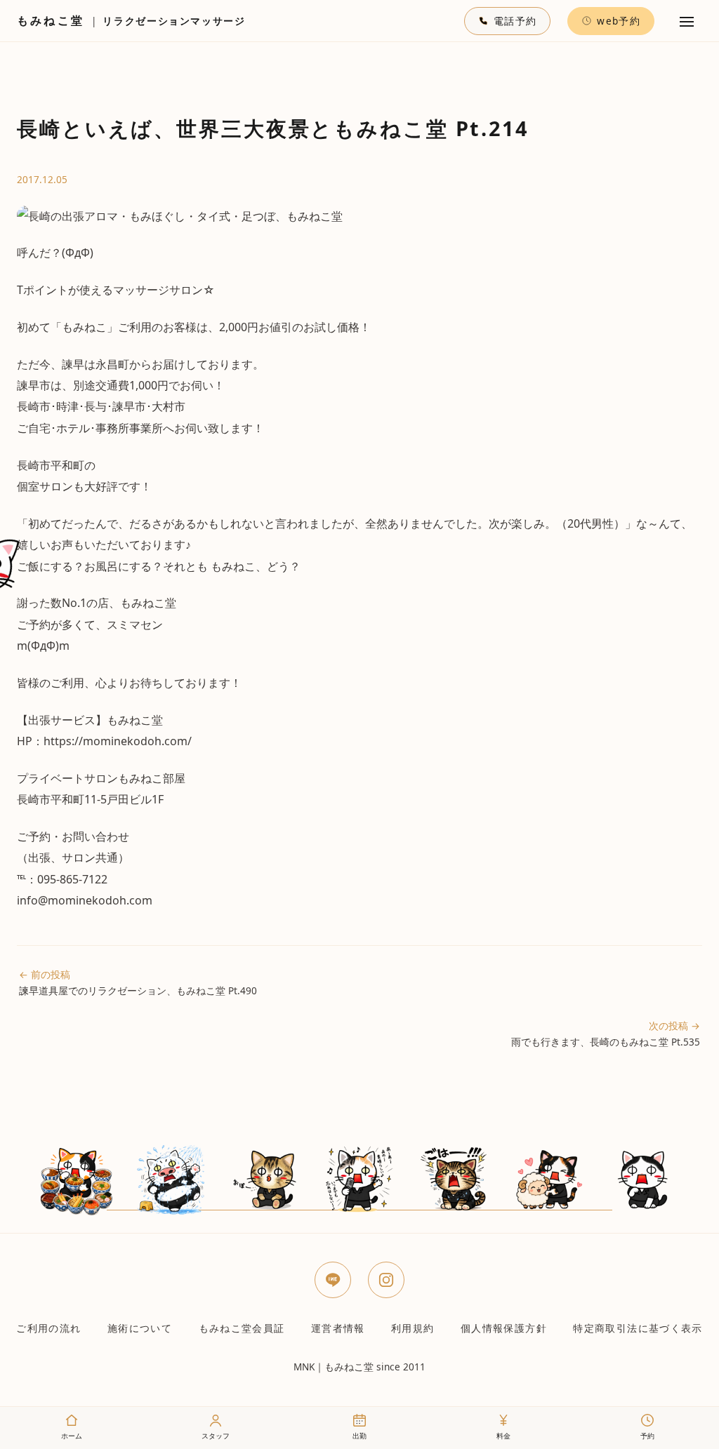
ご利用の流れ (48, 1328)
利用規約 (412, 1328)
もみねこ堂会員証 (242, 1328)
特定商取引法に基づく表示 (637, 1328)
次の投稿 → (605, 1033)
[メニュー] (686, 21)
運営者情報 (338, 1328)
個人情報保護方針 (504, 1328)
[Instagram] (386, 1280)
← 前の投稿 (138, 982)
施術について (139, 1328)
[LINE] (333, 1280)
